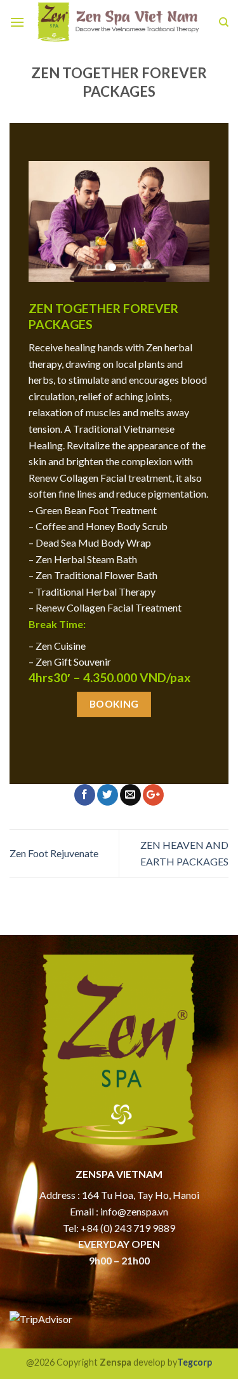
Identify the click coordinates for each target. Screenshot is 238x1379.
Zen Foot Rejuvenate (54, 853)
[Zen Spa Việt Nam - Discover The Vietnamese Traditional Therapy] (119, 23)
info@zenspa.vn (134, 1211)
